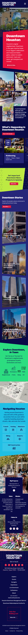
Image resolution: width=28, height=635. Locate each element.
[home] (9, 4)
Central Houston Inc (14, 597)
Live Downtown (14, 587)
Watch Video (11, 65)
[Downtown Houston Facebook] (11, 529)
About (14, 593)
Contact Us (12, 631)
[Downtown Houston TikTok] (17, 529)
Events (14, 579)
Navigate (14, 582)
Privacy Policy (19, 631)
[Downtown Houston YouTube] (16, 565)
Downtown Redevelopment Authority (14, 603)
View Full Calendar (8, 133)
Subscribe (13, 183)
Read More (6, 206)
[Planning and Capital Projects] (14, 490)
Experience (14, 585)
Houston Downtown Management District (14, 600)
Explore (14, 576)
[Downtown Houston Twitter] (6, 565)
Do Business (14, 590)
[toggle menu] (25, 4)
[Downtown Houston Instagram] (14, 529)
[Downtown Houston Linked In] (22, 565)
